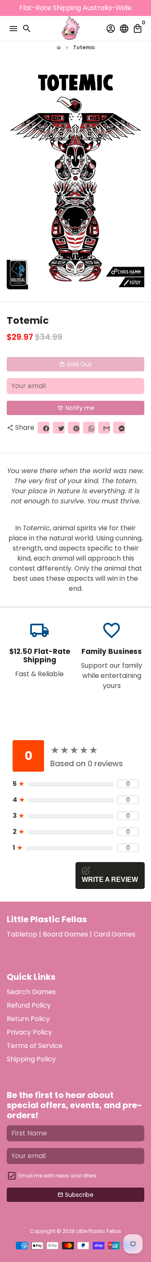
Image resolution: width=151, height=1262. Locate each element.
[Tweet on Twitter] (59, 428)
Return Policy (28, 1019)
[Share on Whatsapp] (89, 428)
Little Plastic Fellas (98, 1231)
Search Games (31, 992)
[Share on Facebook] (43, 428)
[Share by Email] (104, 428)
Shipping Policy (31, 1059)
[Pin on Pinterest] (74, 428)
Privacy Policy (29, 1032)
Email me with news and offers (57, 1175)
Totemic (84, 47)
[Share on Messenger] (119, 428)
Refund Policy (29, 1005)
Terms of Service (34, 1045)
